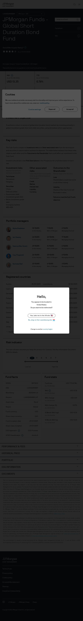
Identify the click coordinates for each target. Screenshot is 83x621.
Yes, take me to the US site (40, 315)
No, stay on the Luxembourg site (40, 320)
